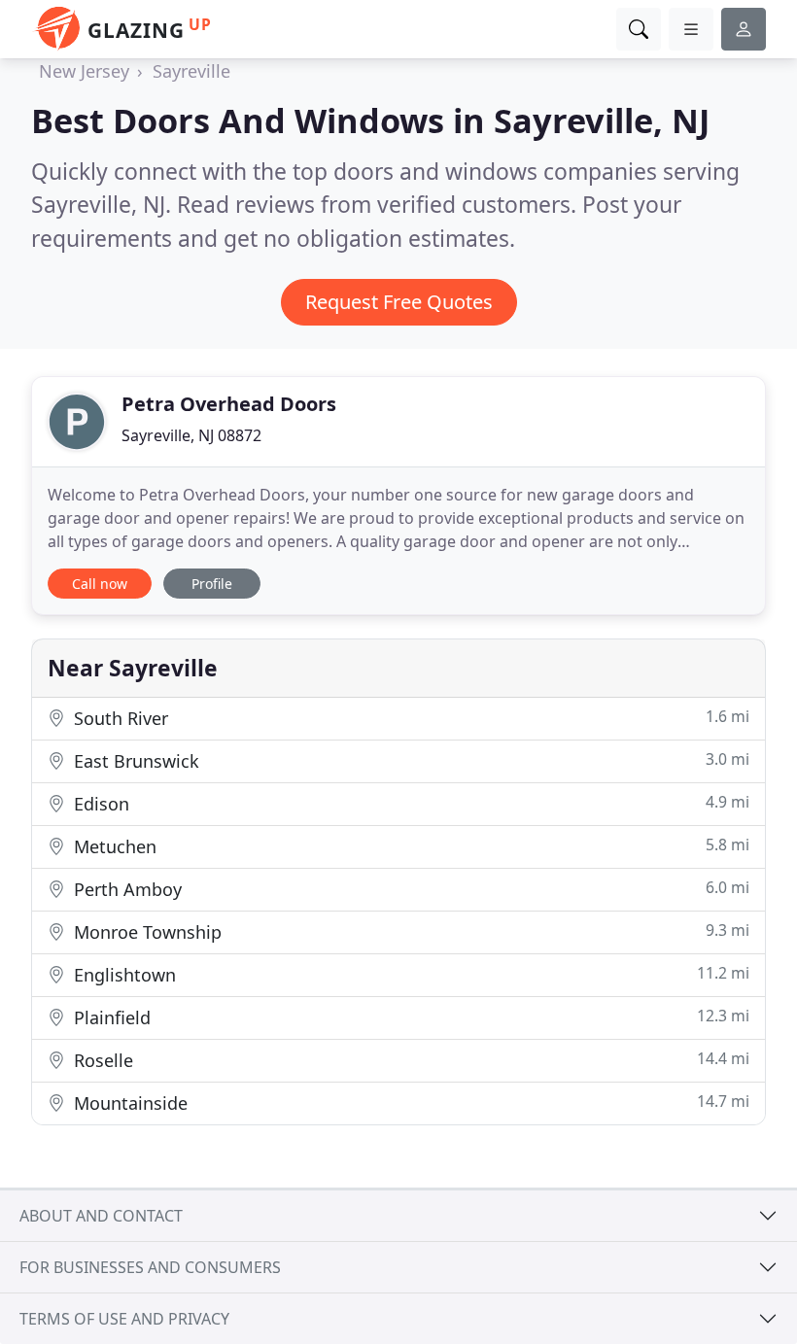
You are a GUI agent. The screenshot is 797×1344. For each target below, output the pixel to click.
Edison (409, 803)
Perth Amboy (409, 889)
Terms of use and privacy (124, 1318)
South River (409, 718)
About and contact (101, 1215)
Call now (99, 583)
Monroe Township (409, 931)
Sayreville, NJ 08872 (191, 435)
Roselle (409, 1060)
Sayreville (191, 71)
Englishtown (409, 974)
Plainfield (409, 1017)
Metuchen (409, 846)
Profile (211, 583)
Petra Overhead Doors (228, 404)
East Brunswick (409, 760)
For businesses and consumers (150, 1267)
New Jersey (84, 71)
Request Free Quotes (399, 302)
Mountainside (409, 1102)
